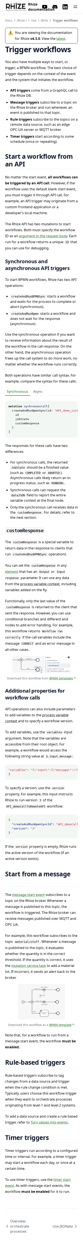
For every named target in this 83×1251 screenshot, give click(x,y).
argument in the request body (43, 236)
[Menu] (75, 7)
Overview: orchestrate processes (19, 1226)
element (11, 571)
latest (60, 38)
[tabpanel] (41, 417)
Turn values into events (49, 1122)
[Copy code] (72, 406)
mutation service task (28, 965)
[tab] (17, 392)
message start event (28, 894)
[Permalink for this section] (30, 164)
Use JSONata (63, 1226)
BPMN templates (61, 678)
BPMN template (60, 1025)
